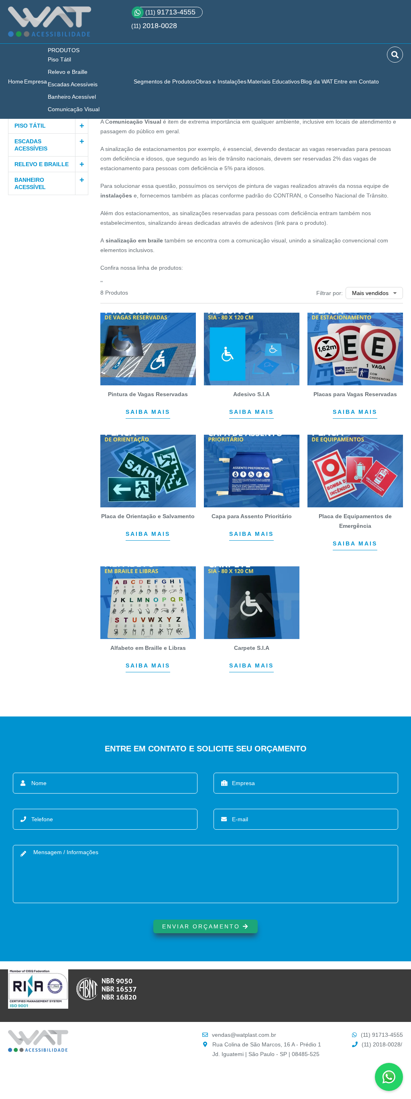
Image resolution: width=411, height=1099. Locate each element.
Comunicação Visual (74, 109)
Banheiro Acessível (72, 97)
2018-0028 (159, 26)
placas (210, 195)
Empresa (35, 81)
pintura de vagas (267, 186)
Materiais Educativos (273, 81)
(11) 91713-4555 (382, 1035)
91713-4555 (170, 12)
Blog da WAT (317, 81)
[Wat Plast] (38, 1049)
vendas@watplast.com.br (244, 1035)
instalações (116, 195)
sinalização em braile (134, 240)
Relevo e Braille (67, 72)
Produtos (63, 50)
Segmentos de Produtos (164, 81)
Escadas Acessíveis (73, 84)
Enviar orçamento (202, 926)
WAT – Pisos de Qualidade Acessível (49, 24)
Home (15, 81)
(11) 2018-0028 (381, 1044)
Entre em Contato (356, 81)
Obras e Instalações (220, 81)
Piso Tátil (59, 59)
